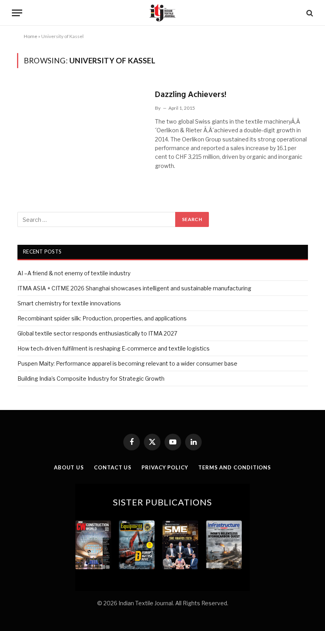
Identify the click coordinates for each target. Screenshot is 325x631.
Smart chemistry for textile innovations (69, 303)
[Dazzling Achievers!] (81, 124)
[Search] (309, 13)
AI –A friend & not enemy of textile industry (73, 273)
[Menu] (17, 13)
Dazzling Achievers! (190, 95)
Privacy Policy (164, 467)
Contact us (113, 467)
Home (30, 36)
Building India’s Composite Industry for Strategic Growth (90, 378)
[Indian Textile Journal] (162, 13)
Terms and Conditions (234, 467)
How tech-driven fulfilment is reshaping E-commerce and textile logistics (113, 348)
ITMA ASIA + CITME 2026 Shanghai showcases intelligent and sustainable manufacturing (134, 288)
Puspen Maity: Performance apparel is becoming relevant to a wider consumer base (127, 363)
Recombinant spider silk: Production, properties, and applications (102, 318)
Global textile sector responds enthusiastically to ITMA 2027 (97, 333)
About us (69, 467)
